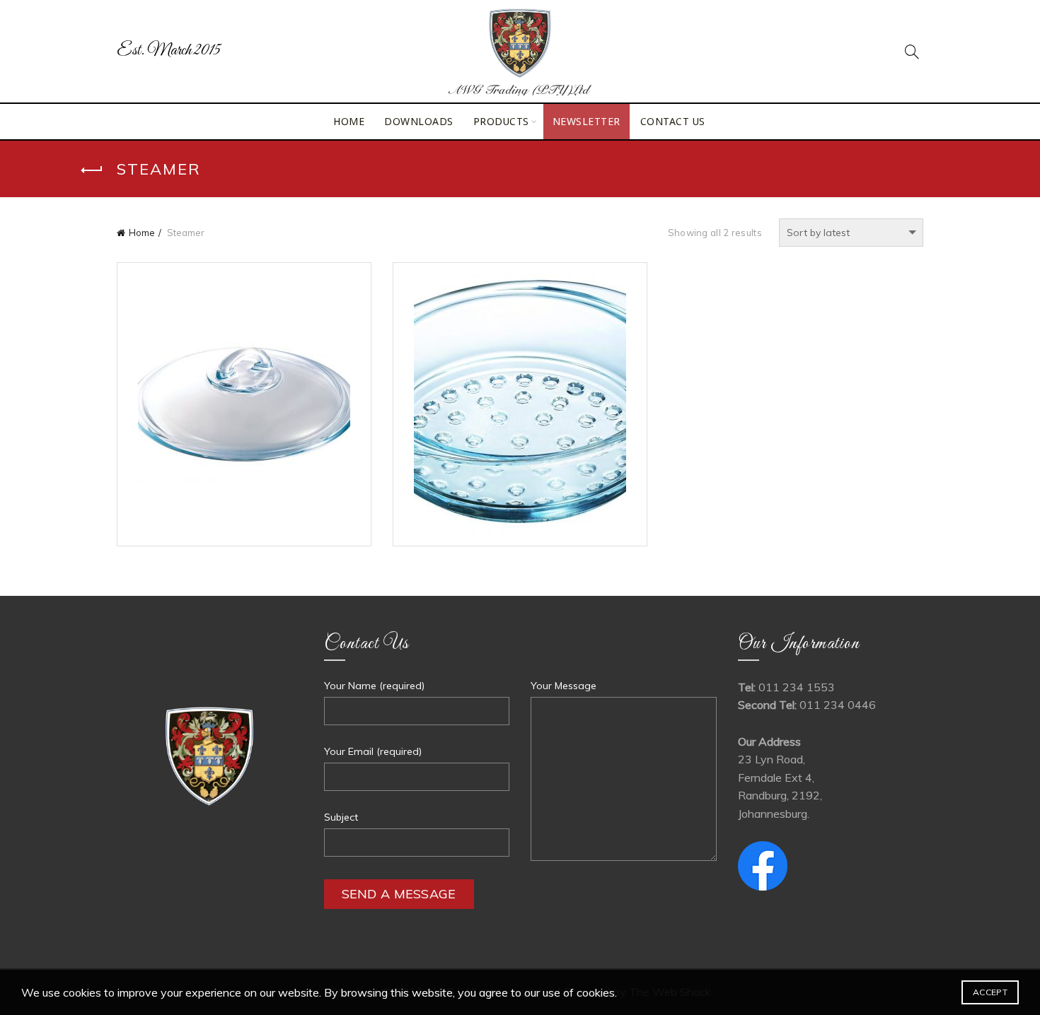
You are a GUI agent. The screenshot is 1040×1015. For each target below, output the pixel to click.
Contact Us (672, 121)
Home (348, 121)
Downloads (418, 121)
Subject (341, 817)
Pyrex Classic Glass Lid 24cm (244, 416)
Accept (990, 992)
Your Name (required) (374, 685)
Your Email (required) (373, 751)
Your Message (563, 685)
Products (501, 121)
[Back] (92, 170)
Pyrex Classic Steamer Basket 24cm (520, 416)
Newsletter (586, 121)
